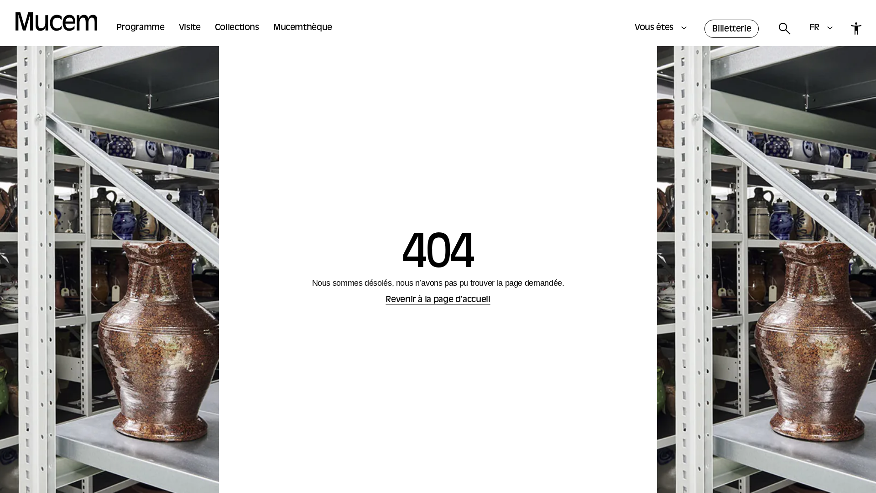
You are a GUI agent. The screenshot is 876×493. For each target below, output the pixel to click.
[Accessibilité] (855, 28)
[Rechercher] (784, 29)
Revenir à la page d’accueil (438, 300)
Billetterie (731, 29)
